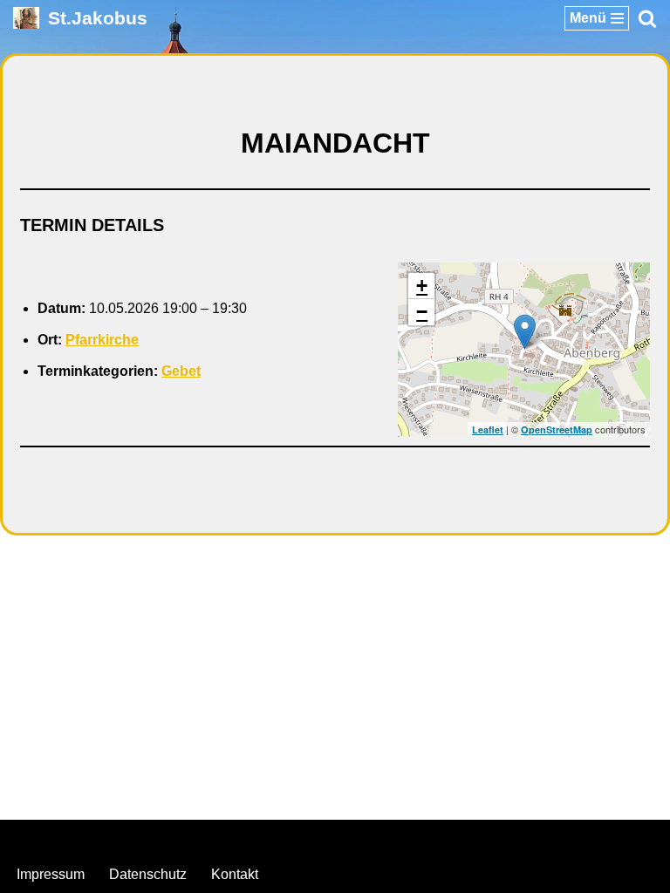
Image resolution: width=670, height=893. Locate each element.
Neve (246, 837)
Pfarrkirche (102, 339)
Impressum (51, 874)
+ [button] (421, 286)
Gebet (181, 371)
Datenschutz (148, 874)
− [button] (421, 312)
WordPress (405, 837)
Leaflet (487, 429)
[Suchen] (647, 18)
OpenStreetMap (556, 429)
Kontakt (234, 874)
